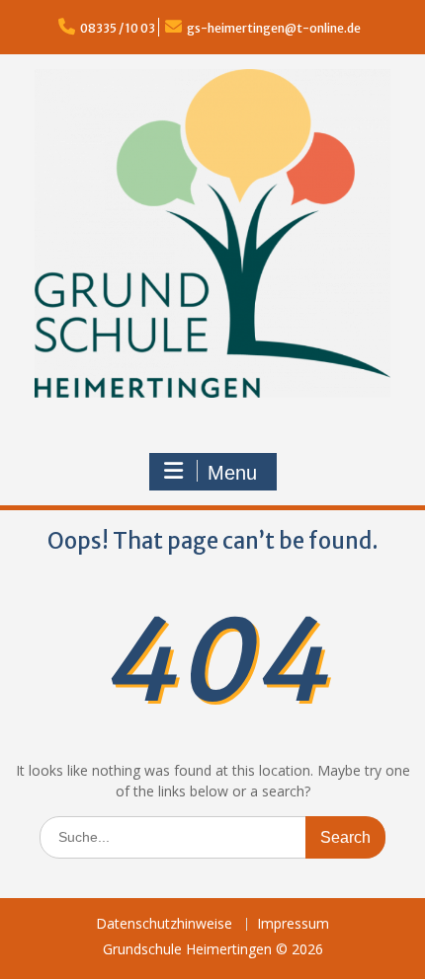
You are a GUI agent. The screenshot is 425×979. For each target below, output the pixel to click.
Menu (232, 473)
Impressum (293, 924)
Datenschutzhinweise (164, 924)
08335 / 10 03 (117, 28)
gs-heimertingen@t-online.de (274, 28)
